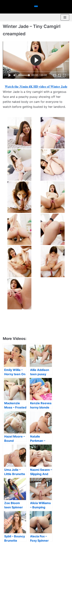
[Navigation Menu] (65, 17)
